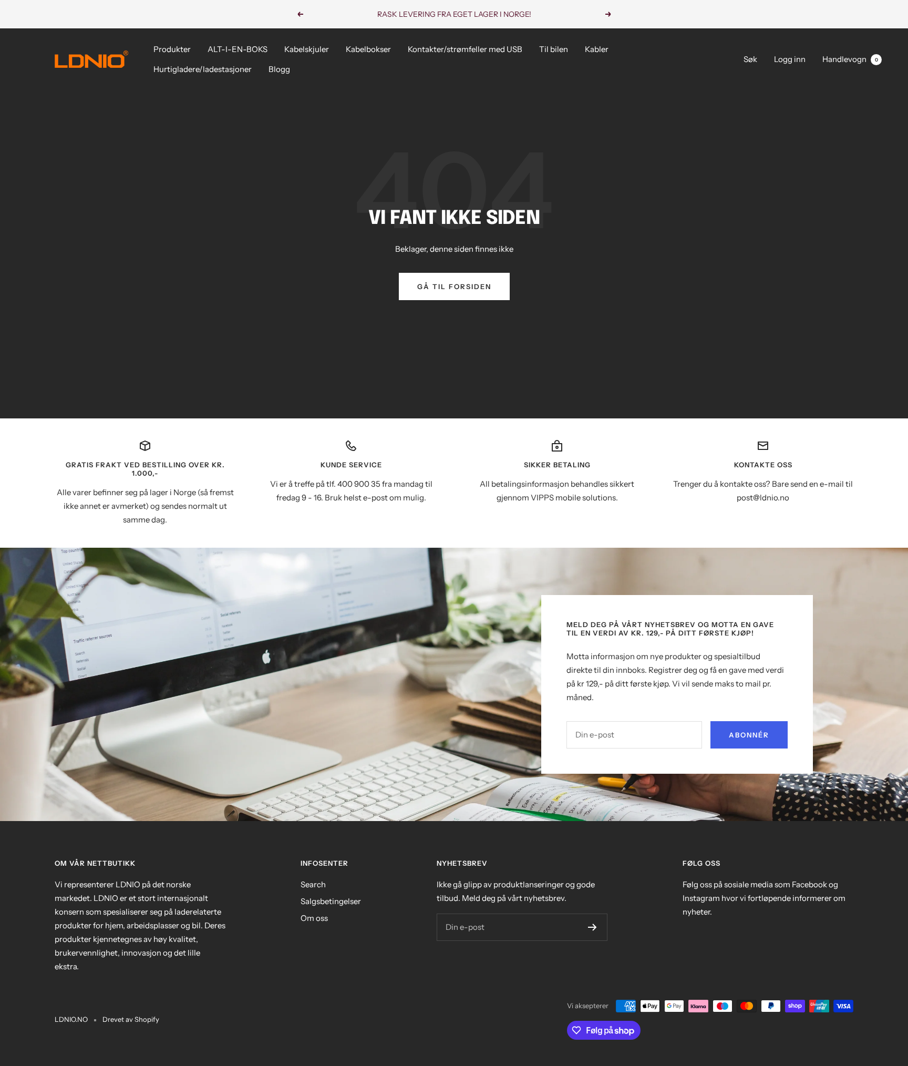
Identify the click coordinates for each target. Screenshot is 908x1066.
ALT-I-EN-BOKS (237, 49)
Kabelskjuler (306, 49)
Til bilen (553, 49)
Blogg (279, 69)
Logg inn (790, 59)
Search (313, 884)
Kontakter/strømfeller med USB (465, 49)
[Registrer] (592, 927)
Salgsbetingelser (331, 901)
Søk (750, 59)
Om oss (314, 918)
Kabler (596, 49)
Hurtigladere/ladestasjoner (202, 69)
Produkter (172, 49)
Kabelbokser (368, 49)
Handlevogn (850, 59)
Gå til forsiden (454, 286)
